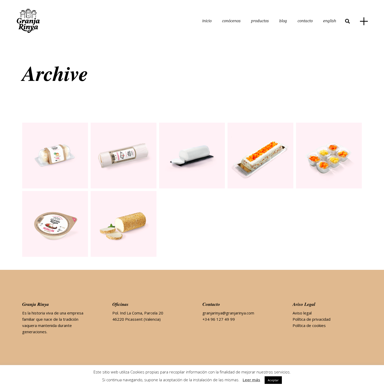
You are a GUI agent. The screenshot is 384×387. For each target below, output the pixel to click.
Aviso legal (302, 312)
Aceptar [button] (273, 380)
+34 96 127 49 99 (218, 319)
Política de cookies (309, 325)
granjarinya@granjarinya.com (228, 312)
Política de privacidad (311, 319)
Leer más (251, 379)
